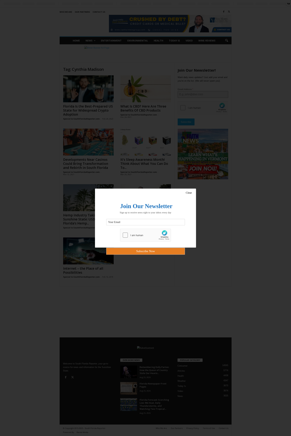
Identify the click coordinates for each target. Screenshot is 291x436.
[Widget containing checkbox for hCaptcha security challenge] (145, 235)
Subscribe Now (145, 251)
